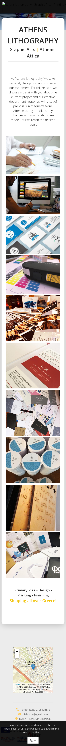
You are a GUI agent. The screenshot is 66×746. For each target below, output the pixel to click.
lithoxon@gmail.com (36, 714)
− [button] (17, 656)
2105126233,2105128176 (36, 709)
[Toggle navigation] (5, 10)
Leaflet (18, 684)
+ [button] (17, 651)
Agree (33, 740)
